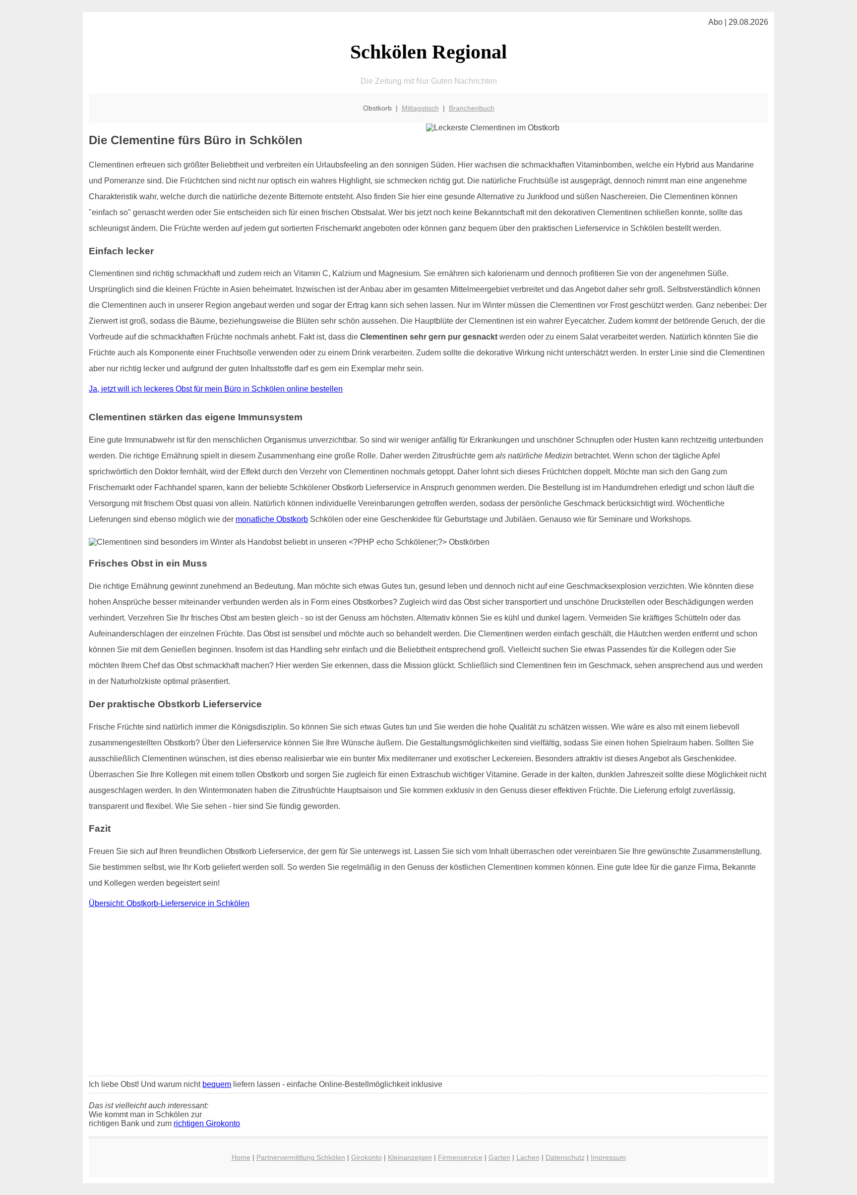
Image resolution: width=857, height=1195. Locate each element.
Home (241, 1157)
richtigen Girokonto (207, 1123)
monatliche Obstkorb (272, 519)
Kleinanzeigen (410, 1157)
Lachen (528, 1157)
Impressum (608, 1157)
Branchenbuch (471, 108)
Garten (499, 1157)
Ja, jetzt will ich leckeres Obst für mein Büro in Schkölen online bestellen (216, 389)
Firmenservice (460, 1157)
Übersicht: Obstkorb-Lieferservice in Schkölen (169, 903)
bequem (216, 1084)
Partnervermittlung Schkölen (300, 1157)
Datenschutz (565, 1157)
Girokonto (366, 1157)
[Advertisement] (428, 994)
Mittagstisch (420, 108)
